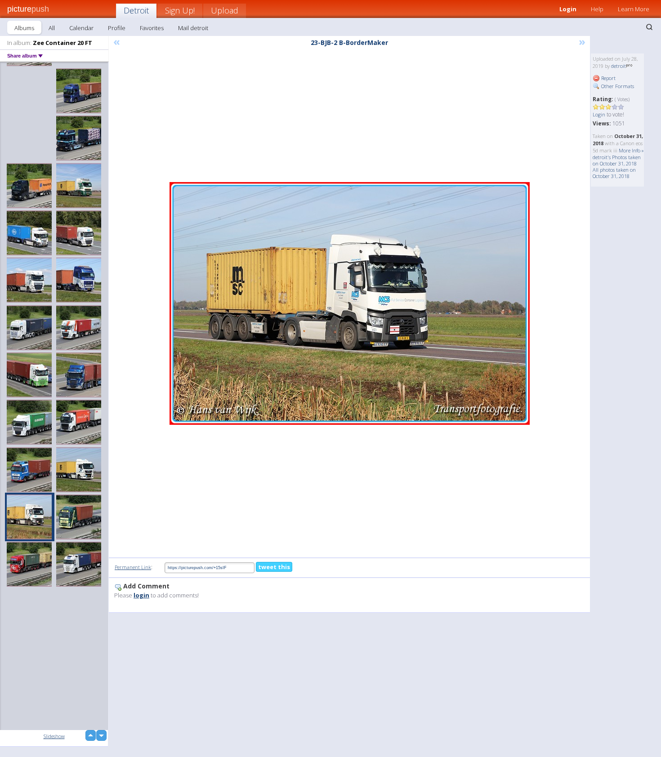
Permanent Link (133, 567)
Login (567, 9)
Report (608, 78)
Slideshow (54, 736)
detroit (618, 65)
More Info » (631, 150)
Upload (224, 10)
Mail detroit (193, 28)
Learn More (633, 9)
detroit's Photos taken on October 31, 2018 (617, 160)
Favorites (152, 28)
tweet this (274, 567)
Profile (116, 28)
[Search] (649, 27)
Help (597, 9)
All (52, 28)
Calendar (81, 28)
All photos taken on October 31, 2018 (614, 172)
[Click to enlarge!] (350, 303)
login (141, 595)
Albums (24, 28)
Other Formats (617, 86)
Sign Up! (180, 10)
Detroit (136, 10)
